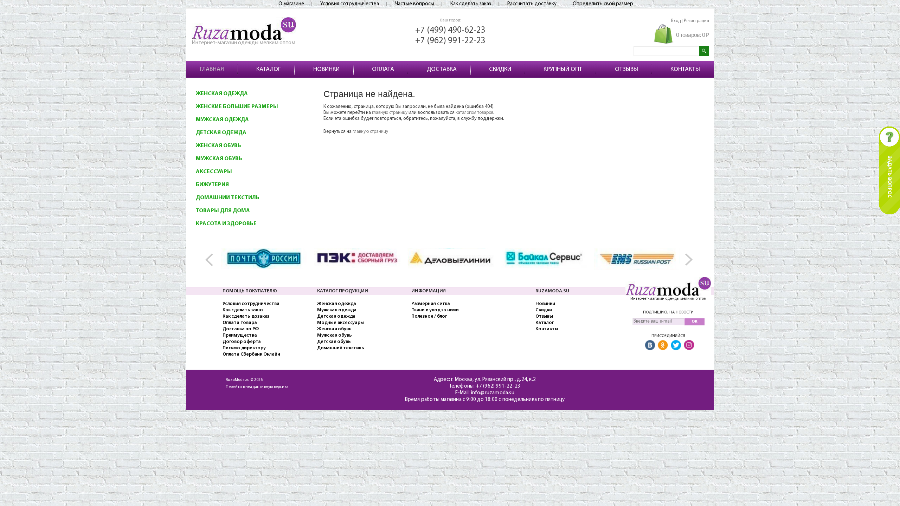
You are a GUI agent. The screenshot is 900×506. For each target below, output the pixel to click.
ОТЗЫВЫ (626, 69)
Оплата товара (240, 322)
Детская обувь (334, 341)
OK (695, 321)
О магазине (291, 4)
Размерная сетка (430, 303)
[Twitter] (676, 345)
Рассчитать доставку (532, 4)
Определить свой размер (603, 4)
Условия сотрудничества (349, 4)
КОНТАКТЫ (685, 69)
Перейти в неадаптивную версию (257, 387)
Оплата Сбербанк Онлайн (251, 354)
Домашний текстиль (227, 198)
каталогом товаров (474, 112)
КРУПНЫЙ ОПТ (563, 69)
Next (687, 260)
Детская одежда (221, 133)
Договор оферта (242, 341)
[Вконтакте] (650, 345)
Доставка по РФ (241, 329)
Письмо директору (244, 348)
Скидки (543, 310)
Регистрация (696, 21)
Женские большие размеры (237, 107)
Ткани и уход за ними (435, 310)
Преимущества (240, 335)
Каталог (544, 322)
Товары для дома (223, 211)
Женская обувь (218, 146)
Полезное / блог (429, 316)
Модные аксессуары (340, 322)
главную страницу (389, 112)
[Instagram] (689, 345)
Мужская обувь (219, 159)
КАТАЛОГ (268, 69)
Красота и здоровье (226, 224)
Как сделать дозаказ (246, 316)
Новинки (545, 303)
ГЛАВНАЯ (212, 69)
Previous (212, 260)
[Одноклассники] (663, 345)
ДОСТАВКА (442, 69)
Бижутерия (212, 185)
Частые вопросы (414, 4)
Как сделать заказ (470, 4)
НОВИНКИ (326, 69)
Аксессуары (214, 172)
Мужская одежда (222, 120)
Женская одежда (222, 94)
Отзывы (544, 316)
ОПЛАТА (383, 69)
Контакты (546, 329)
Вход (676, 21)
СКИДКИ (500, 69)
